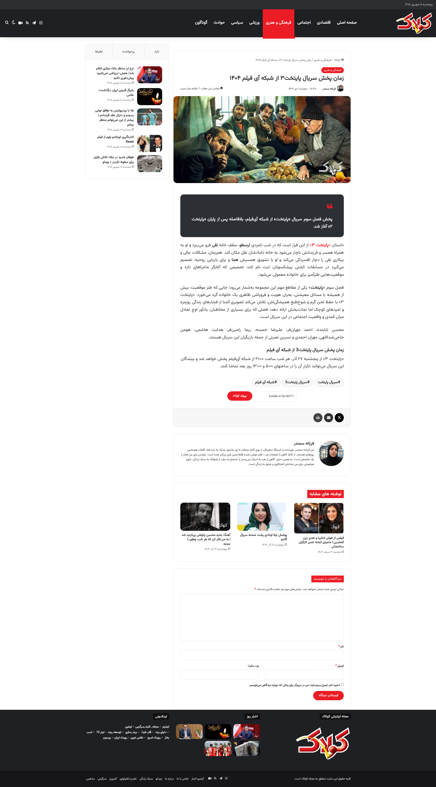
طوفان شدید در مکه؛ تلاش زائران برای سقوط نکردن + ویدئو (114, 160)
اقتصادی (324, 23)
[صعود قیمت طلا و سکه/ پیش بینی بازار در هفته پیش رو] (189, 731)
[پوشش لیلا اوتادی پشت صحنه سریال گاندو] (262, 517)
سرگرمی (102, 779)
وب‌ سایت (253, 666)
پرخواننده (128, 51)
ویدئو (159, 779)
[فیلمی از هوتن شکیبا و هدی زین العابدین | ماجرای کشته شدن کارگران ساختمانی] (319, 518)
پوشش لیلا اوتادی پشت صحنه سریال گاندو (263, 537)
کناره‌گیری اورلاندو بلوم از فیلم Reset (115, 139)
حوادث (219, 23)
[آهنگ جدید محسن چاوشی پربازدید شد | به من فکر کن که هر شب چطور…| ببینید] (205, 517)
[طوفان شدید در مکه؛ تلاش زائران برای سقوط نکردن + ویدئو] (149, 163)
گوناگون (201, 23)
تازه (157, 51)
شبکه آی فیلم (265, 382)
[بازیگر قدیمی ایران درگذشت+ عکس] (149, 96)
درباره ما (169, 779)
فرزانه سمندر (329, 89)
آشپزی (113, 779)
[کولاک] (414, 23)
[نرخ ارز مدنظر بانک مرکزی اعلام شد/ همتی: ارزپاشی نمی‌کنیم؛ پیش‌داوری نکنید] (149, 74)
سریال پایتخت (328, 382)
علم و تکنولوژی (128, 779)
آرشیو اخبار (197, 779)
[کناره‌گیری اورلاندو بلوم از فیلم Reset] (149, 143)
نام (341, 646)
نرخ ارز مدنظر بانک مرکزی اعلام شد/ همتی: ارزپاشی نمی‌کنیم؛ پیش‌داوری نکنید (115, 73)
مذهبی (90, 779)
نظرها (99, 51)
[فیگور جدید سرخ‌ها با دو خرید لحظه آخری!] (218, 748)
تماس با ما (182, 779)
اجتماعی (304, 23)
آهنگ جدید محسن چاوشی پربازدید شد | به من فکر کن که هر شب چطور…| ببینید (206, 539)
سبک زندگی (146, 779)
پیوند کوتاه (240, 395)
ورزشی (254, 23)
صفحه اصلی (347, 23)
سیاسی (237, 23)
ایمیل (339, 666)
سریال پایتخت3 (296, 382)
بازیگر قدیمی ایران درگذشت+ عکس (116, 93)
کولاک (337, 60)
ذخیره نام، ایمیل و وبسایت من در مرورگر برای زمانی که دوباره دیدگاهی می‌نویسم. (294, 685)
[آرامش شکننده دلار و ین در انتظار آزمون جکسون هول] (246, 748)
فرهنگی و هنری (278, 23)
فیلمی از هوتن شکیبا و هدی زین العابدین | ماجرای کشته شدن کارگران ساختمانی (321, 542)
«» (320, 245)
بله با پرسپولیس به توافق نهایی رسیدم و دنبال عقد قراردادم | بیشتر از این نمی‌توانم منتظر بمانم (114, 117)
